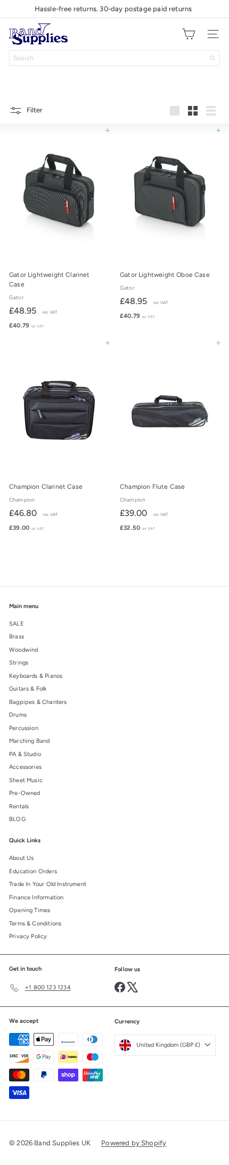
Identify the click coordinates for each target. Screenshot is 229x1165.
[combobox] (114, 58)
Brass (16, 636)
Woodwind (23, 649)
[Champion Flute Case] (170, 439)
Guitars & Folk (28, 688)
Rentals (19, 806)
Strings (18, 662)
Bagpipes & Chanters (38, 702)
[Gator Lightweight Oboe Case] (170, 227)
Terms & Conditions (35, 923)
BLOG (17, 819)
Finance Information (36, 897)
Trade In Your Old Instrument (47, 884)
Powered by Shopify (133, 1143)
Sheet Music (26, 780)
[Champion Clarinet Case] (59, 439)
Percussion (23, 728)
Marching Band (29, 740)
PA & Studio (25, 754)
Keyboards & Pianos (35, 675)
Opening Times (29, 910)
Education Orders (33, 871)
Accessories (25, 767)
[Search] (212, 58)
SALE (16, 623)
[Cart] (188, 34)
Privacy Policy (28, 936)
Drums (18, 714)
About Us (21, 858)
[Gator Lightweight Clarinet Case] (59, 232)
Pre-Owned (24, 793)
